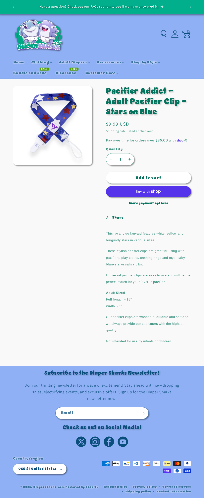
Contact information (174, 491)
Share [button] (118, 217)
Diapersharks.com (49, 487)
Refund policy (115, 487)
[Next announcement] (190, 7)
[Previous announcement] (13, 7)
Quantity (114, 149)
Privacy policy (145, 487)
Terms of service (176, 487)
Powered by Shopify (81, 487)
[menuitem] (19, 62)
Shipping (112, 131)
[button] (163, 34)
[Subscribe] (142, 413)
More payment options (148, 203)
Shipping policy (138, 491)
